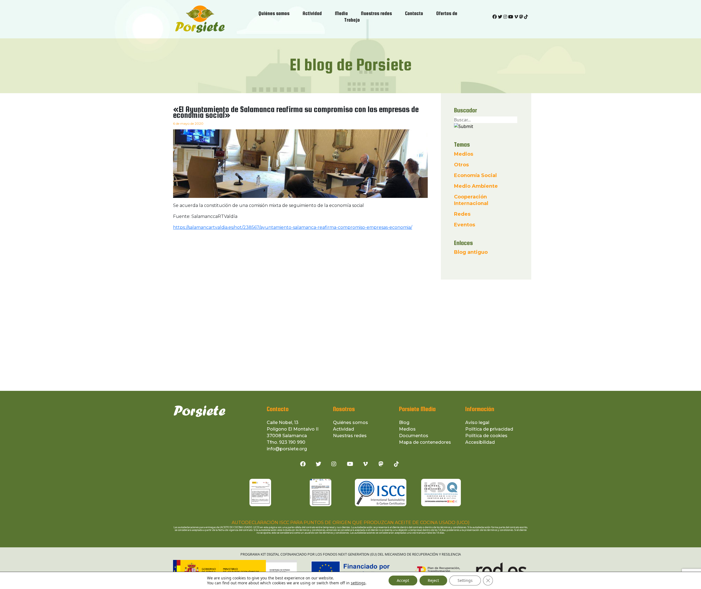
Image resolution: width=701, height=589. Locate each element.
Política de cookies (486, 435)
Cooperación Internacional (471, 200)
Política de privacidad (489, 429)
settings (358, 583)
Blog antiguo (471, 252)
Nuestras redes (350, 435)
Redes (462, 214)
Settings (465, 580)
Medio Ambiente (476, 186)
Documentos (413, 435)
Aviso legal (477, 422)
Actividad (343, 429)
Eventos (464, 225)
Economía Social (475, 175)
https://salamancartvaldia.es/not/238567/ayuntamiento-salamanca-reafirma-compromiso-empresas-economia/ (292, 227)
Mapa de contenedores (425, 442)
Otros (461, 165)
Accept (403, 580)
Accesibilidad (480, 442)
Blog (404, 422)
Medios (463, 154)
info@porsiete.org (287, 448)
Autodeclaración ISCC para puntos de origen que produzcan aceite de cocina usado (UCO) (351, 522)
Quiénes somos (350, 422)
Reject (433, 580)
